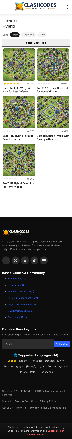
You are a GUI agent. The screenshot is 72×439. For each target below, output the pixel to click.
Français (8, 366)
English (12, 360)
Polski (33, 371)
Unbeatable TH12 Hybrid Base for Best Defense (17, 90)
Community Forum (18, 317)
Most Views (28, 34)
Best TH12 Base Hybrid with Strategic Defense (53, 137)
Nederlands (46, 371)
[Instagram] (25, 260)
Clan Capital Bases (18, 284)
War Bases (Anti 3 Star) (21, 291)
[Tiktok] (34, 260)
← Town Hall (10, 20)
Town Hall (21, 407)
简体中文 (31, 366)
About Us (7, 407)
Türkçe (52, 366)
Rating (42, 34)
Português (36, 360)
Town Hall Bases (17, 278)
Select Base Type (36, 42)
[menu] (4, 7)
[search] (67, 7)
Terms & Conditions (26, 401)
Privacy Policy (48, 401)
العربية (41, 366)
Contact (6, 401)
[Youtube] (44, 260)
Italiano (23, 371)
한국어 (19, 366)
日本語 (60, 360)
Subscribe (62, 344)
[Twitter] (16, 260)
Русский (63, 366)
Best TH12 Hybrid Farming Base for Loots (18, 137)
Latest (15, 34)
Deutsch (50, 360)
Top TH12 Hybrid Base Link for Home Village (53, 90)
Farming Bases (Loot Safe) (23, 297)
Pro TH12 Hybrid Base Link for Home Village (18, 185)
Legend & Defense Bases (22, 304)
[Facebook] (6, 260)
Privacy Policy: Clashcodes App (48, 407)
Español (23, 360)
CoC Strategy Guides (20, 310)
